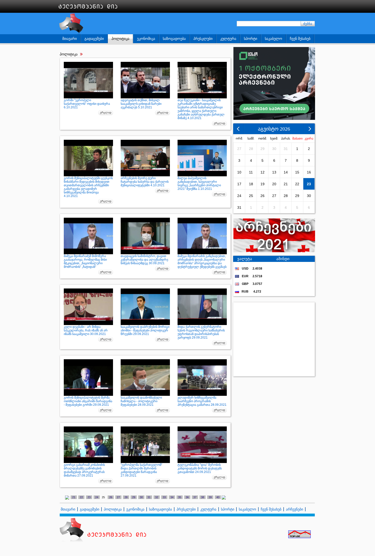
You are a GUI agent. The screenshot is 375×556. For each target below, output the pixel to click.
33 (164, 497)
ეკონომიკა (146, 39)
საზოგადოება (174, 39)
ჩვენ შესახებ (300, 39)
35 (179, 497)
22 (81, 497)
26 (110, 497)
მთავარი (69, 39)
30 (141, 497)
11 (251, 172)
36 (187, 497)
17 (239, 184)
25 (251, 196)
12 (262, 172)
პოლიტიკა (120, 39)
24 (96, 497)
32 (156, 497)
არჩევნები (294, 509)
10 (239, 172)
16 (309, 172)
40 (217, 497)
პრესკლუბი (202, 39)
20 (274, 184)
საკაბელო (273, 39)
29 (133, 497)
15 (297, 172)
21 (73, 497)
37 (194, 497)
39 (210, 497)
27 (118, 497)
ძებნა (307, 24)
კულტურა (228, 39)
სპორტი (250, 39)
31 (149, 497)
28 (126, 497)
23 (89, 497)
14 (286, 172)
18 (251, 184)
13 (274, 172)
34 (171, 497)
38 (202, 497)
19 (262, 184)
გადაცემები (94, 39)
